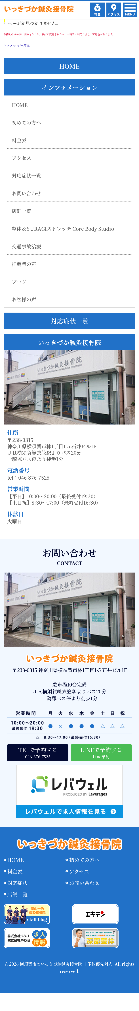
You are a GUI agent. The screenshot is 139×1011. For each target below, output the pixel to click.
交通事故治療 (26, 246)
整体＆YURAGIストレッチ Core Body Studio (63, 228)
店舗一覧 (21, 211)
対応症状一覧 (26, 175)
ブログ (19, 281)
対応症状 (17, 882)
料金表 (19, 140)
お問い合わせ (26, 193)
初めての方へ (26, 122)
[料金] (97, 10)
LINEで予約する (101, 752)
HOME (69, 65)
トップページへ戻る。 (18, 45)
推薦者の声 (24, 264)
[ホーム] (39, 9)
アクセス (21, 158)
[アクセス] (113, 10)
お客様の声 (24, 299)
